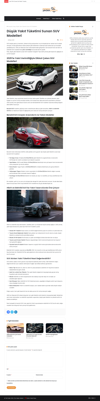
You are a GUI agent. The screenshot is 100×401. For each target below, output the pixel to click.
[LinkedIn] (15, 312)
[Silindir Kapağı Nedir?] (54, 328)
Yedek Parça (46, 18)
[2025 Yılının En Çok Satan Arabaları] (15, 328)
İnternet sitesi (39, 374)
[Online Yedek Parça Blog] (50, 9)
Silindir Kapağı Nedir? (52, 334)
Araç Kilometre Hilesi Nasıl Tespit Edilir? (85, 95)
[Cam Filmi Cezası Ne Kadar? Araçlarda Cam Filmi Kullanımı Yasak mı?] (73, 82)
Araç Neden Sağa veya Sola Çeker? (85, 88)
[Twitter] (12, 312)
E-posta (9, 374)
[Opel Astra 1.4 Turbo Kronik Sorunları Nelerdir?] (34, 328)
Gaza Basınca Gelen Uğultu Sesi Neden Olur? (85, 74)
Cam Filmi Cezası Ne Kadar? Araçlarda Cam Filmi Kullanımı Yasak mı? (25, 1)
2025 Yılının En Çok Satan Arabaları (14, 335)
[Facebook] (8, 312)
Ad (8, 369)
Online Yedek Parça (56, 18)
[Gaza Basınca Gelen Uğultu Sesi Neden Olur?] (73, 75)
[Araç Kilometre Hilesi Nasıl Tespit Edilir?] (73, 97)
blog (14, 26)
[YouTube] (82, 54)
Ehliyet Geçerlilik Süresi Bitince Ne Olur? (85, 67)
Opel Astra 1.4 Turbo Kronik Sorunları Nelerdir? (34, 335)
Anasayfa (38, 18)
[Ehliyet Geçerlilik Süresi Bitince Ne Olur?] (73, 68)
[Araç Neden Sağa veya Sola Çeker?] (73, 90)
